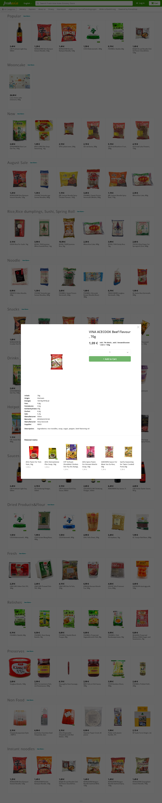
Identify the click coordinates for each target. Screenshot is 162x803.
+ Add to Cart (110, 359)
